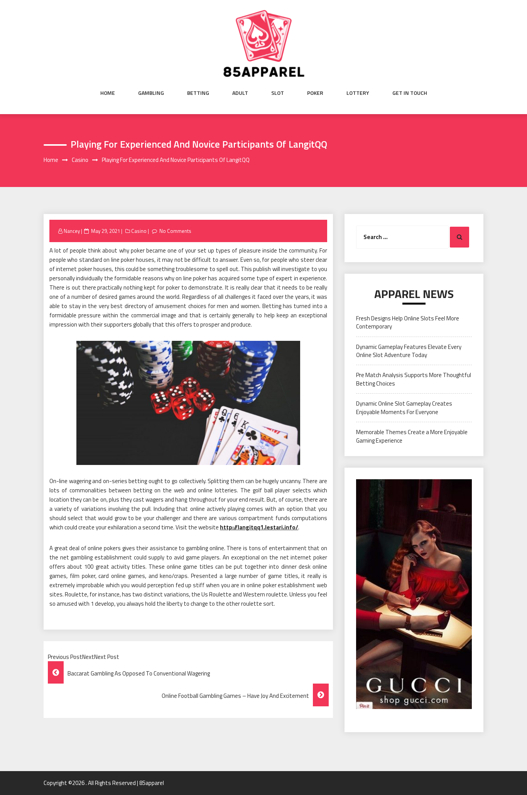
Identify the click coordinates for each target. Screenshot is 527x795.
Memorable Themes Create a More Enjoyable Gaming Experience (412, 436)
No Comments (175, 231)
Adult (240, 93)
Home (107, 93)
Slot (277, 93)
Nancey (72, 231)
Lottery (357, 93)
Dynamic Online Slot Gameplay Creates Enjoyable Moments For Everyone (404, 407)
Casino (139, 231)
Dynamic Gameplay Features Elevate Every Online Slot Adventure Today (408, 350)
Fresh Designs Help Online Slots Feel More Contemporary (407, 322)
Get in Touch (409, 93)
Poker (315, 93)
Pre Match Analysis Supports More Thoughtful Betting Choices (413, 379)
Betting (198, 93)
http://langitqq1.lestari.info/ (259, 527)
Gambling (151, 93)
